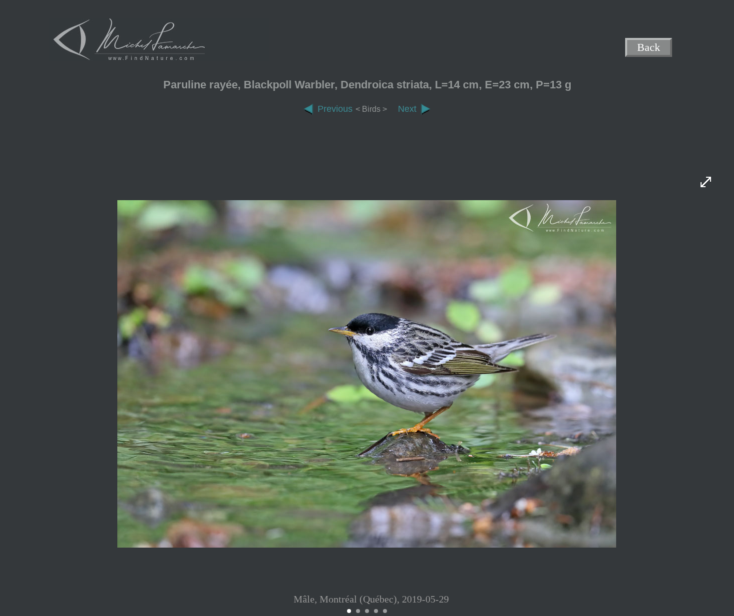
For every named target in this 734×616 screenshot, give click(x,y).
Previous (335, 109)
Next (407, 109)
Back (648, 47)
